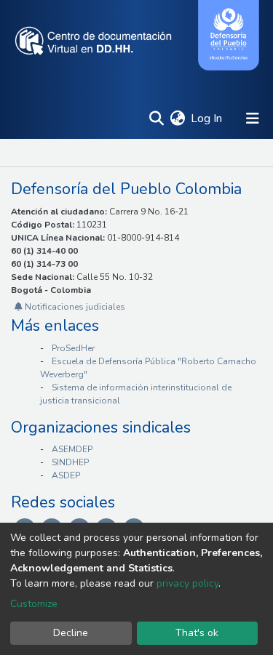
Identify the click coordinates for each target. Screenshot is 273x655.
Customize (34, 604)
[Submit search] (156, 118)
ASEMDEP (72, 449)
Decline (70, 633)
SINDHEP (70, 462)
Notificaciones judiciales (74, 307)
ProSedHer (73, 348)
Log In (207, 118)
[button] (177, 118)
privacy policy (187, 583)
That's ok (196, 633)
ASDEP (66, 475)
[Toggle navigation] (252, 118)
